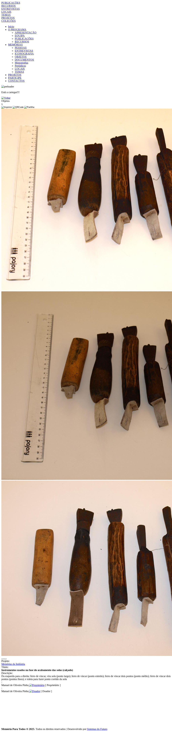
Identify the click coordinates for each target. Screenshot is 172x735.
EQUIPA (20, 35)
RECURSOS (8, 5)
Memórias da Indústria (13, 664)
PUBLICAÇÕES (10, 2)
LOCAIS (6, 11)
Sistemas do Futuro (97, 729)
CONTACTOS (16, 80)
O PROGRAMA (17, 29)
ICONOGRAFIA (24, 53)
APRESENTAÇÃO (25, 32)
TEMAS (6, 14)
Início (11, 26)
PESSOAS (21, 47)
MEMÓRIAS (15, 44)
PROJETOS (8, 17)
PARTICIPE (15, 77)
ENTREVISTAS (10, 8)
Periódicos (20, 65)
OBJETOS (21, 56)
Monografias (21, 62)
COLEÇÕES (8, 20)
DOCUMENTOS (24, 59)
